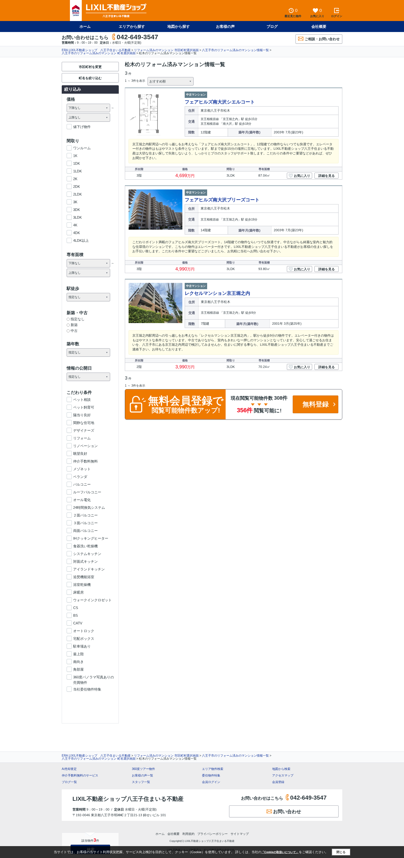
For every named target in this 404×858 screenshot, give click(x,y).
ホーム (85, 26)
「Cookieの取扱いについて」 (280, 852)
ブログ (272, 26)
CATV (77, 623)
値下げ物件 (82, 127)
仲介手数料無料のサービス (80, 775)
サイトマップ (240, 834)
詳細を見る (326, 176)
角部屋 (78, 669)
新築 (74, 325)
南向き (78, 662)
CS (75, 608)
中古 (74, 331)
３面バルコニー (85, 523)
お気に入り (302, 176)
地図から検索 (281, 769)
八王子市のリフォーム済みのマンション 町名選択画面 (99, 53)
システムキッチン (87, 554)
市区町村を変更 (90, 67)
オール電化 (82, 500)
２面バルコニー (85, 515)
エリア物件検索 (212, 769)
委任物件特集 (211, 775)
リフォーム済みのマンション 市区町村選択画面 (166, 50)
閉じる (341, 852)
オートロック (83, 631)
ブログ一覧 (69, 782)
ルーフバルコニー (87, 492)
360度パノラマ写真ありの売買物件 (93, 677)
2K (75, 179)
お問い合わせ (287, 811)
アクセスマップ (282, 775)
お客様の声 (225, 26)
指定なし (78, 319)
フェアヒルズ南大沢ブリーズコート (222, 199)
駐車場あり (82, 646)
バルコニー (82, 484)
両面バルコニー (85, 531)
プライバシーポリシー (212, 834)
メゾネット (82, 469)
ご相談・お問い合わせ (322, 39)
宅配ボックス (83, 639)
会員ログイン (211, 782)
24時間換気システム (89, 507)
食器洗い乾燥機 (85, 546)
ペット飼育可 (83, 407)
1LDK (77, 171)
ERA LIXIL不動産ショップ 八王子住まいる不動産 (96, 50)
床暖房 (78, 592)
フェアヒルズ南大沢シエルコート (220, 101)
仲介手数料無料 (85, 461)
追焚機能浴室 (83, 577)
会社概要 (318, 26)
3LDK (77, 217)
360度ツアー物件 (143, 769)
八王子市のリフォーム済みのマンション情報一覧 (235, 50)
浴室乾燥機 (82, 585)
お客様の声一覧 (142, 775)
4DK (76, 233)
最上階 (78, 654)
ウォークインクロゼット (92, 600)
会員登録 (278, 782)
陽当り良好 (82, 415)
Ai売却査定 (69, 769)
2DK (76, 187)
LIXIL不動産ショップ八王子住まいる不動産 (128, 799)
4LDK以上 (81, 240)
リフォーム (82, 438)
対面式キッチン (85, 561)
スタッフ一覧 (141, 782)
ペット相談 (82, 400)
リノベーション (85, 446)
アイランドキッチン (89, 569)
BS (75, 615)
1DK (76, 163)
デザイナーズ (83, 430)
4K (75, 225)
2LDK (77, 194)
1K (75, 156)
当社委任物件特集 (87, 689)
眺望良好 (80, 454)
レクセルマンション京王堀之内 (217, 293)
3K (75, 202)
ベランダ (80, 477)
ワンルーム (82, 148)
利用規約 (188, 834)
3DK (76, 210)
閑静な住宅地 (83, 423)
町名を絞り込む (90, 78)
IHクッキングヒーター (90, 538)
